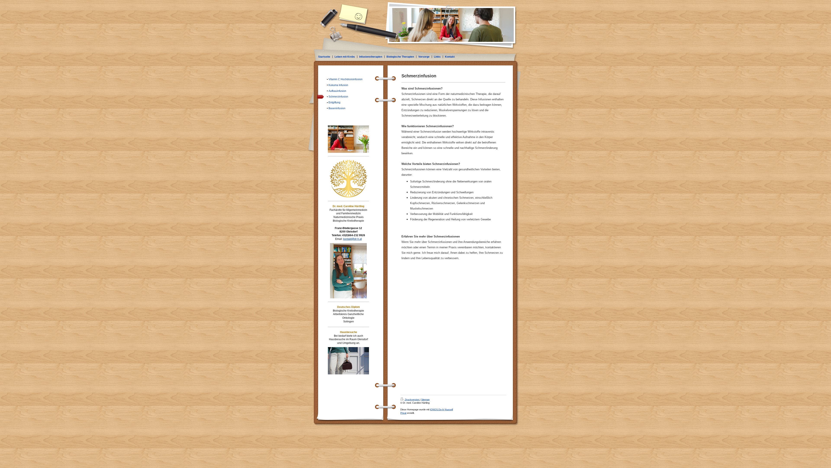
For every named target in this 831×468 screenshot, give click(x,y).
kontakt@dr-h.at (352, 238)
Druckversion (412, 399)
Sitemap (425, 399)
